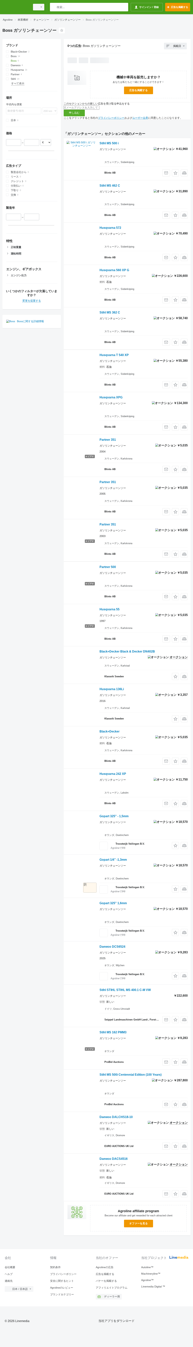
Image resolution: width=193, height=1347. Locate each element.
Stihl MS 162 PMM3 (113, 1032)
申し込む (74, 112)
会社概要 (10, 1267)
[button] (175, 172)
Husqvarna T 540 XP (114, 355)
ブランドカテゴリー (62, 1294)
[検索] (53, 7)
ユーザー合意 (140, 117)
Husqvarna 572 (110, 227)
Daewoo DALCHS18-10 (116, 1117)
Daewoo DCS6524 (112, 946)
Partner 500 (108, 567)
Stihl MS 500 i (109, 143)
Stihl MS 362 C (110, 312)
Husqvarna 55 (109, 609)
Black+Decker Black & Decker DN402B (127, 651)
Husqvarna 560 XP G (114, 270)
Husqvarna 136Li (112, 689)
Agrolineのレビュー (61, 1287)
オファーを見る (138, 1223)
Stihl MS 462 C (110, 185)
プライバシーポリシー (111, 117)
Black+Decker (109, 731)
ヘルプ (9, 1274)
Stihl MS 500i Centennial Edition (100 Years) (131, 1074)
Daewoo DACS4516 (114, 1158)
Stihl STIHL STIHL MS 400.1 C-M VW (125, 990)
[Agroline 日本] (16, 7)
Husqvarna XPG (111, 397)
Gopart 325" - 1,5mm (114, 816)
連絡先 (9, 1280)
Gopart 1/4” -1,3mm (113, 859)
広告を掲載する (138, 90)
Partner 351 (108, 439)
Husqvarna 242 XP (113, 773)
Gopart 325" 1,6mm (113, 903)
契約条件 (55, 1267)
